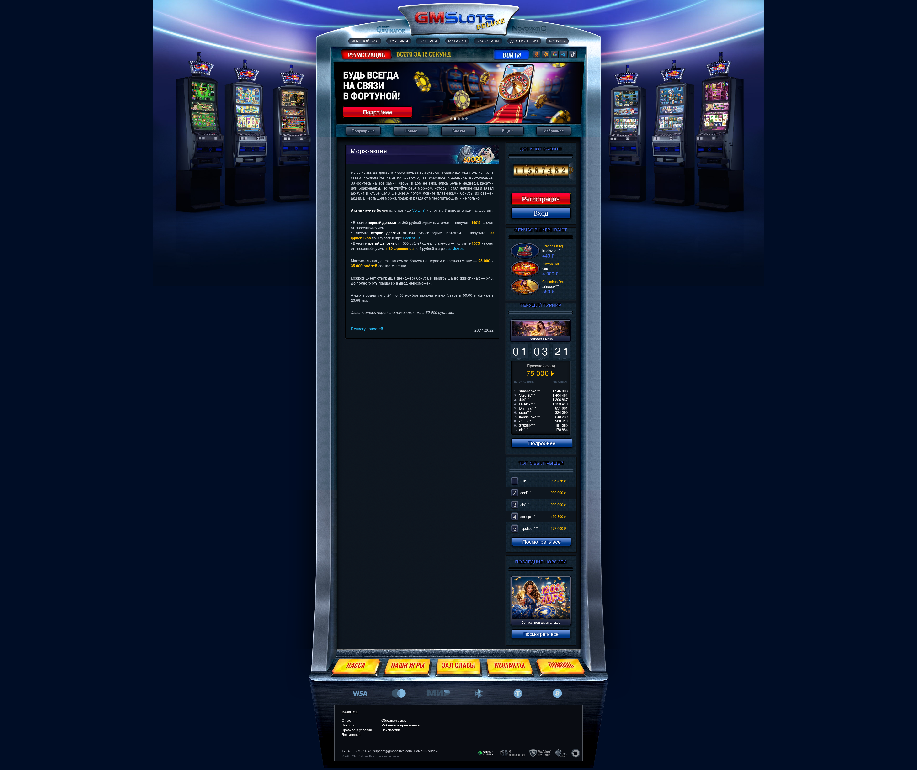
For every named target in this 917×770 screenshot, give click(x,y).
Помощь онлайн (426, 751)
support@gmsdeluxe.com (392, 751)
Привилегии (390, 730)
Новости (348, 725)
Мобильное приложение (400, 725)
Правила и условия (357, 730)
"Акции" (418, 210)
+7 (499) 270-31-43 (356, 751)
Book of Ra (411, 237)
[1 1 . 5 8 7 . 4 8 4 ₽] (541, 171)
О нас (346, 720)
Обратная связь (393, 720)
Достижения (351, 735)
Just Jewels (455, 248)
